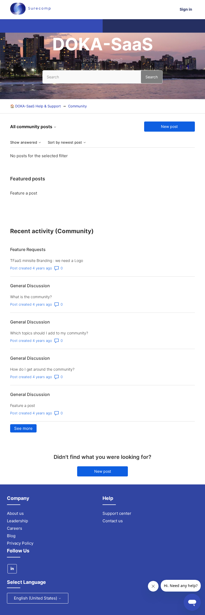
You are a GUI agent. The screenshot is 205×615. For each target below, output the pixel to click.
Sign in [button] (186, 9)
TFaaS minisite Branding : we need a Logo (46, 260)
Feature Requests (28, 249)
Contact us (112, 520)
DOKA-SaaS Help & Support (38, 106)
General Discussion (30, 285)
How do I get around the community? (42, 369)
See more (25, 428)
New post (169, 126)
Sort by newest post (65, 142)
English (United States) (36, 598)
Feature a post (23, 193)
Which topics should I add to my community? (49, 333)
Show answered (24, 142)
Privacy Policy (20, 543)
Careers (14, 528)
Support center (116, 513)
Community (77, 106)
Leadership (17, 520)
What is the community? (31, 296)
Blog (11, 535)
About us (15, 513)
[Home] (30, 13)
